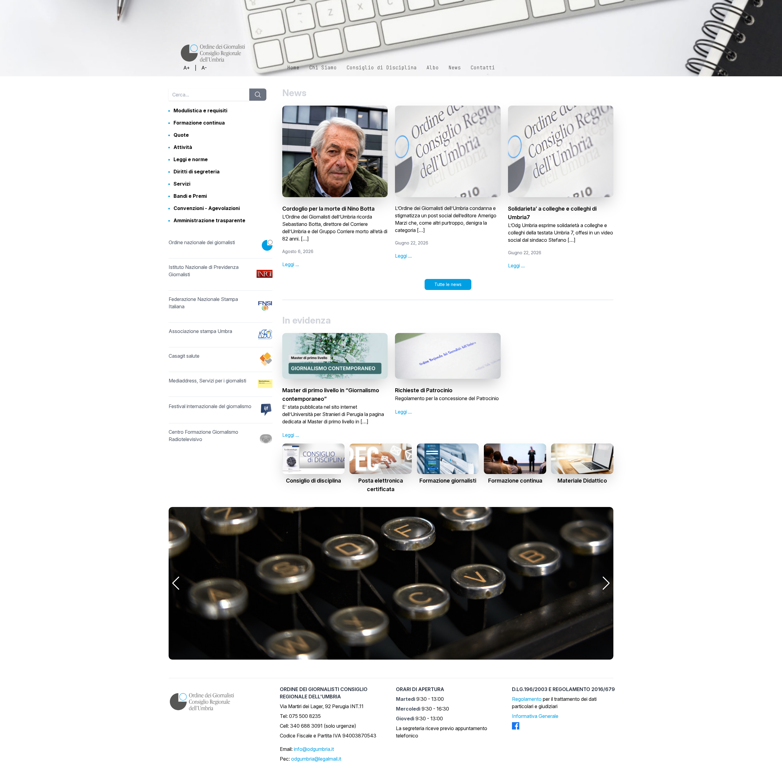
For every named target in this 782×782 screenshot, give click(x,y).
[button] (176, 583)
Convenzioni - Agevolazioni (207, 208)
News (454, 67)
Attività (183, 147)
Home (293, 67)
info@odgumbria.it (314, 749)
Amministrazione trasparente (209, 220)
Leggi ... (290, 264)
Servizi (182, 184)
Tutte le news (448, 284)
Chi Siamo (323, 67)
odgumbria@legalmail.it (316, 759)
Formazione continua (199, 123)
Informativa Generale (535, 716)
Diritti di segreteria (197, 171)
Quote (181, 135)
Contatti (482, 67)
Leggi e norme (191, 159)
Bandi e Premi (190, 196)
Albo (432, 67)
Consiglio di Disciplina (381, 67)
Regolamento (527, 699)
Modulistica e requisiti (200, 110)
